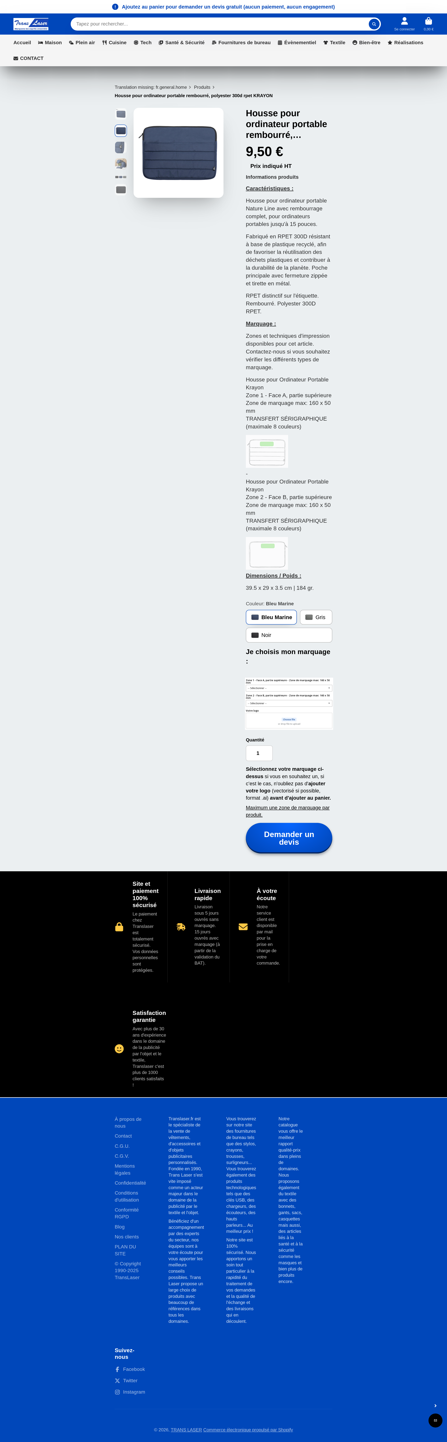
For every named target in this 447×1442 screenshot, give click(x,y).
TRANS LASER (186, 1429)
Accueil (22, 42)
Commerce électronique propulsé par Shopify (248, 1429)
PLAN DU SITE (125, 1250)
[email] (435, 1420)
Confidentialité (130, 1183)
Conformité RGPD (127, 1213)
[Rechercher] (374, 24)
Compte (404, 24)
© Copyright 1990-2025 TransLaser (128, 1270)
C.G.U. (122, 1146)
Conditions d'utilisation (127, 1196)
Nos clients (127, 1236)
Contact (123, 1136)
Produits (202, 87)
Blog (120, 1227)
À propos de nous (128, 1122)
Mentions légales (125, 1169)
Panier (429, 24)
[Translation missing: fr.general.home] (30, 24)
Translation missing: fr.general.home (151, 87)
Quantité (255, 739)
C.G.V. (122, 1156)
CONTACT (31, 58)
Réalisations (408, 42)
